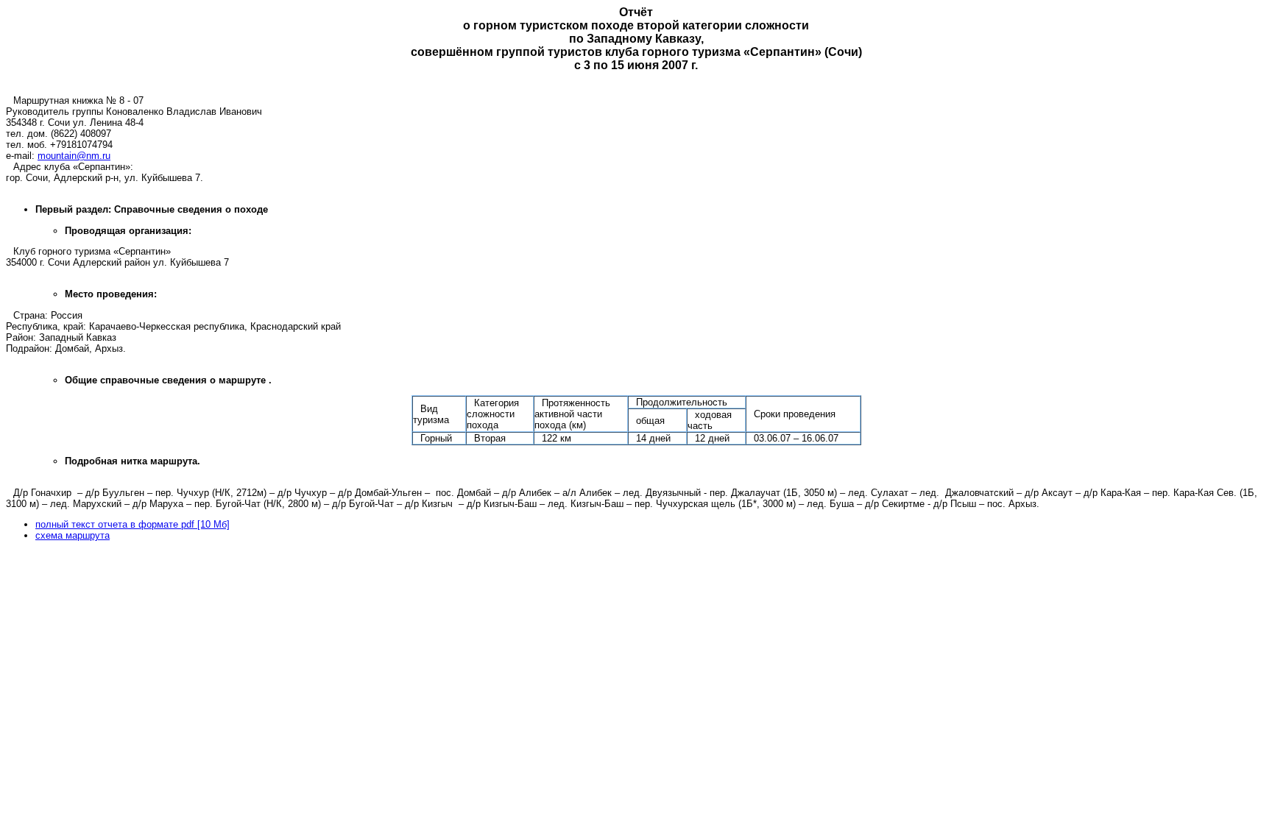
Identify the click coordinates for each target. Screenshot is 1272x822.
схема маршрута (72, 535)
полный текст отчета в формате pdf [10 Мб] (132, 524)
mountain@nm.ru (74, 155)
